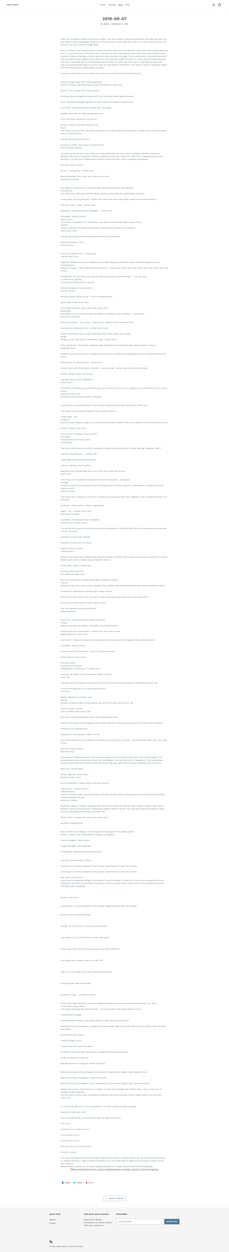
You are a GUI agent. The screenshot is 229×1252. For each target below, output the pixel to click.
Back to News (116, 1198)
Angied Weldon (61, 1246)
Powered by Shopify (75, 1246)
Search (52, 1219)
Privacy (52, 1223)
